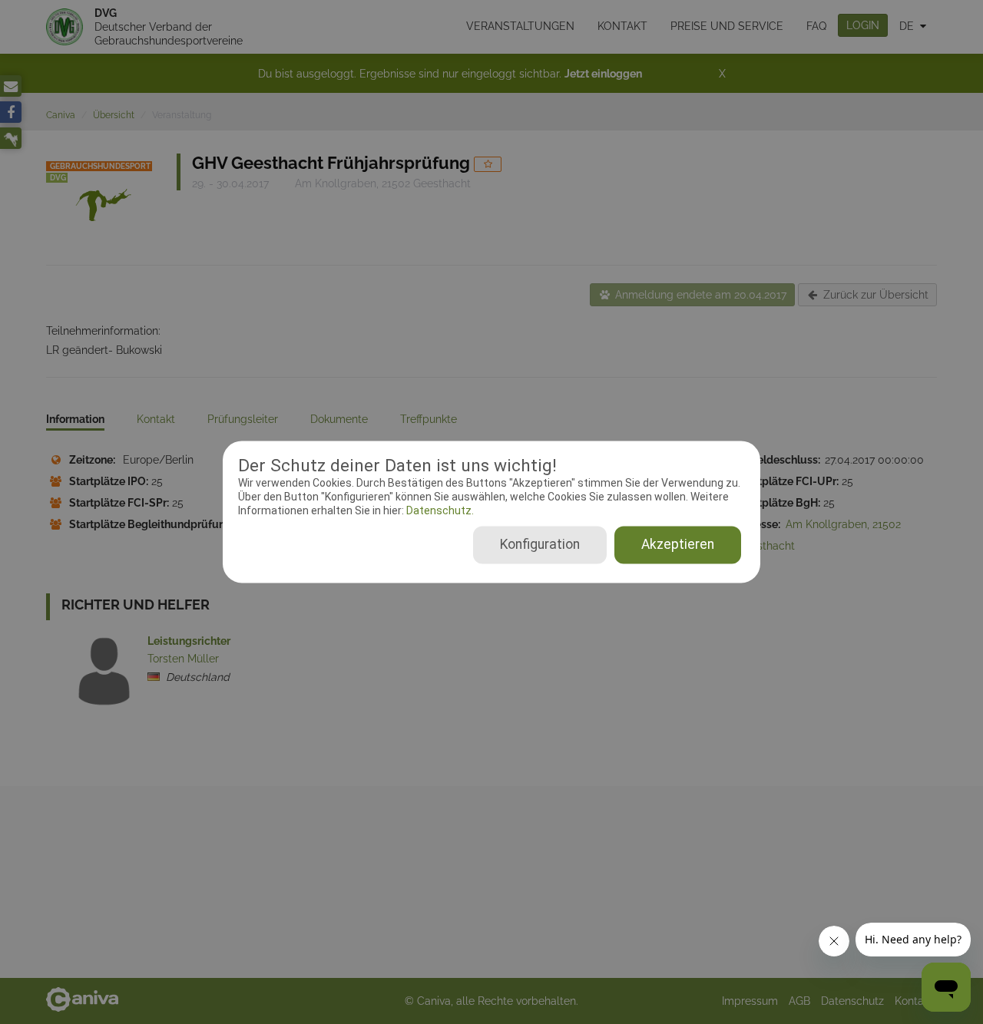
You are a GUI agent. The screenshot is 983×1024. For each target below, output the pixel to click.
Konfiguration (540, 545)
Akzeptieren (677, 545)
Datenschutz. (439, 510)
